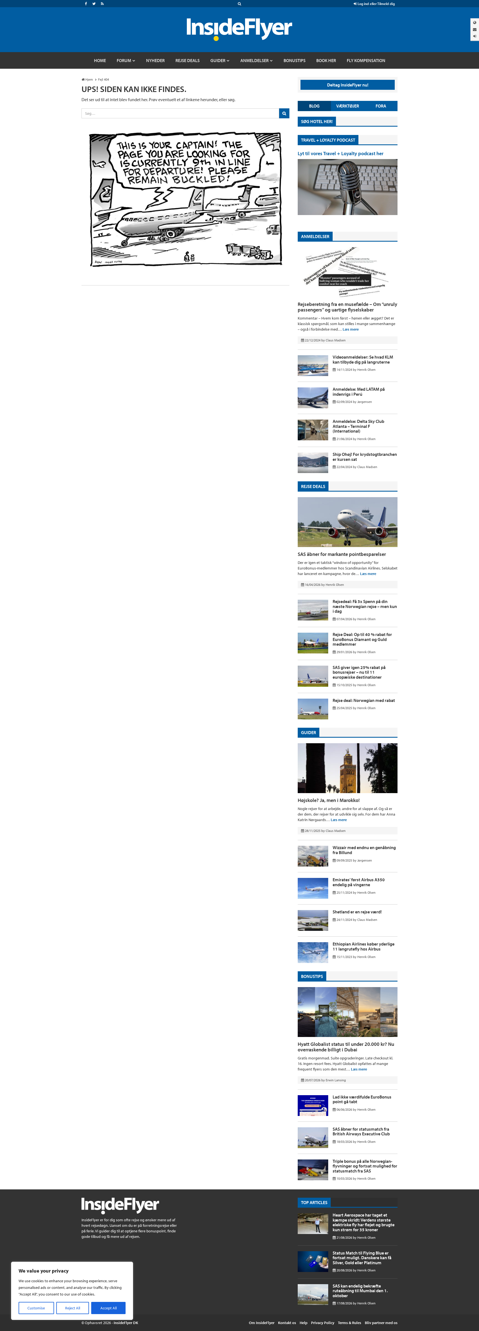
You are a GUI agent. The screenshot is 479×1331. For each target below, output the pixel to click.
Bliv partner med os (381, 1322)
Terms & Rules (349, 1322)
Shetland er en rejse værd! (357, 911)
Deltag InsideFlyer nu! (347, 85)
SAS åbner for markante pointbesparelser (342, 554)
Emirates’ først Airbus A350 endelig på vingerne (359, 882)
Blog (314, 106)
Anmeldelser (315, 236)
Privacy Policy (322, 1322)
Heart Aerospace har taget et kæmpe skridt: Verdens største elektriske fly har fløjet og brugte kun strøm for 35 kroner (363, 1222)
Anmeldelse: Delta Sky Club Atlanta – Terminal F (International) (358, 426)
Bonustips (312, 976)
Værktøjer (347, 106)
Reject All (72, 1308)
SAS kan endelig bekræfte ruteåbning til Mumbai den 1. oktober (360, 1290)
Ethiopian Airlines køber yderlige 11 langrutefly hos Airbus (363, 946)
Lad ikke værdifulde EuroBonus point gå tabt (362, 1099)
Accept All (108, 1308)
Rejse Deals (313, 486)
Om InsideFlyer (261, 1322)
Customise (36, 1308)
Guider (308, 732)
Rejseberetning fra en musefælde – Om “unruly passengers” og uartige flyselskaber (347, 307)
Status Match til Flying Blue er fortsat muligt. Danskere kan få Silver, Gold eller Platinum (362, 1257)
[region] (72, 1291)
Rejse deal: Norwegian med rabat (364, 700)
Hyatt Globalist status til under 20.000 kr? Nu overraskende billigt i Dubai (346, 1047)
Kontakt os (287, 1322)
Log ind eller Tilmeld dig (376, 3)
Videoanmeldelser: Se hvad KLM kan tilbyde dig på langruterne (363, 359)
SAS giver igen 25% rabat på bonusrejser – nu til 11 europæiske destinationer (359, 672)
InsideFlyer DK (126, 1322)
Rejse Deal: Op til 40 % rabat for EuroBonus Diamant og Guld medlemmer (362, 639)
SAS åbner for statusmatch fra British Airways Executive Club (361, 1131)
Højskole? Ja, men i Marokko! (329, 800)
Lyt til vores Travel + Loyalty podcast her (340, 153)
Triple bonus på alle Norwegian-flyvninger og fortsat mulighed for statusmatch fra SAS (365, 1166)
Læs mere (351, 329)
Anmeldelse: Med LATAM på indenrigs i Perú (359, 391)
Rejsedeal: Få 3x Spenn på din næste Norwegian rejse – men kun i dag (365, 606)
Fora (381, 106)
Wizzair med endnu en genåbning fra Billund (364, 850)
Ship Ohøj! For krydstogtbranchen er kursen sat (365, 456)
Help (303, 1322)
